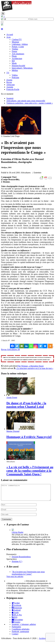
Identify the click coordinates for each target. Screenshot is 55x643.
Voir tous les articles (14, 576)
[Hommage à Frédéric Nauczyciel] (20, 429)
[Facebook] (12, 346)
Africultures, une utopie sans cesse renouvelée (25, 101)
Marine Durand (12, 431)
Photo (14, 56)
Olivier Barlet (17, 532)
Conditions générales (20, 629)
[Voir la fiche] (13, 530)
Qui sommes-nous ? (15, 581)
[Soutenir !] (27, 359)
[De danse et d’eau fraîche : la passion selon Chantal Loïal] (20, 395)
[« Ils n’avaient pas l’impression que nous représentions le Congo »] (21, 134)
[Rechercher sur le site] (3, 13)
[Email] (21, 346)
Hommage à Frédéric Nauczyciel (29, 437)
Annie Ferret (11, 397)
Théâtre (15, 49)
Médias (15, 70)
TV (7, 73)
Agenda (9, 87)
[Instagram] (35, 346)
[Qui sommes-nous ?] (2, 24)
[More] (50, 346)
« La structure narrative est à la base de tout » (34, 368)
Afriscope (10, 84)
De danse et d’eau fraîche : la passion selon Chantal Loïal (26, 404)
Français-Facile (12, 89)
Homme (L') (17, 561)
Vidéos (15, 75)
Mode (14, 63)
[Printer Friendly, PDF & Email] (46, 179)
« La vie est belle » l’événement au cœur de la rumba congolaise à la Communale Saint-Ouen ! (29, 470)
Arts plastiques (18, 54)
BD (13, 61)
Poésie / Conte (18, 47)
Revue (9, 82)
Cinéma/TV (17, 39)
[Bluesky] (45, 346)
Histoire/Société (18, 65)
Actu (8, 37)
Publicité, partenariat (20, 631)
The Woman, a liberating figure (30, 366)
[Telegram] (40, 346)
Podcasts (15, 77)
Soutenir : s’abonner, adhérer (24, 624)
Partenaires (16, 627)
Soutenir (9, 98)
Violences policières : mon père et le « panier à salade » (29, 103)
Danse (14, 51)
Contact (15, 634)
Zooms (9, 80)
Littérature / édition (20, 44)
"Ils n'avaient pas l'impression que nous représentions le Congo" (28, 573)
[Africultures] (16, 11)
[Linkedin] (26, 346)
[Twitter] (17, 346)
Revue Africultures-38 (10, 349)
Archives (42, 638)
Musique (15, 42)
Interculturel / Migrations (22, 68)
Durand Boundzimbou (21, 557)
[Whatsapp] (31, 346)
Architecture (17, 58)
